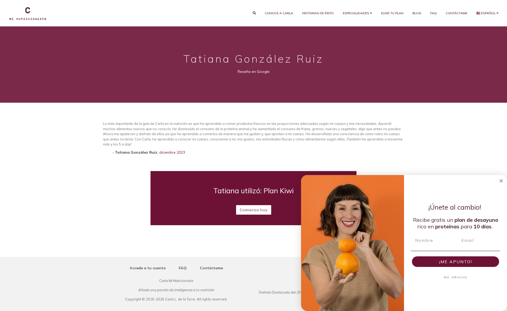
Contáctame (456, 13)
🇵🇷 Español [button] (486, 13)
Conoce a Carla (279, 13)
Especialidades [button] (356, 13)
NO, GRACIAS (455, 277)
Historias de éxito (318, 13)
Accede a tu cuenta (148, 268)
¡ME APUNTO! (455, 261)
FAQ (433, 13)
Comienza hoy (253, 210)
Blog (416, 13)
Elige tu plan (392, 13)
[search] (254, 13)
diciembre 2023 (172, 152)
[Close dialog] (501, 181)
